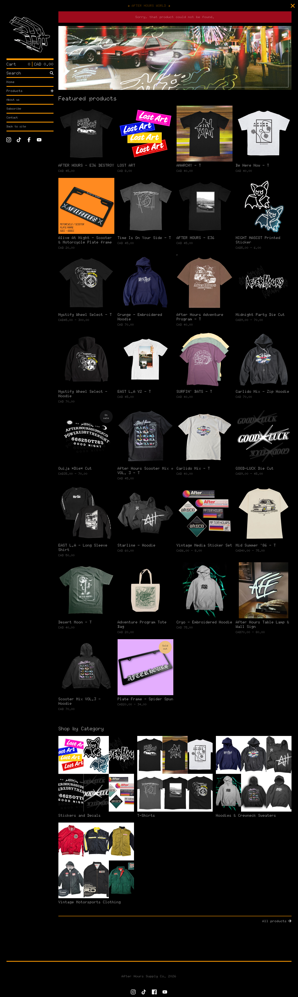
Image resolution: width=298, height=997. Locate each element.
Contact (12, 117)
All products (274, 921)
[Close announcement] (293, 5)
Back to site (16, 126)
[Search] (51, 73)
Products (14, 91)
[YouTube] (39, 140)
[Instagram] (8, 140)
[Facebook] (29, 140)
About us (12, 99)
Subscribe (13, 108)
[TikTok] (19, 140)
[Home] (30, 35)
